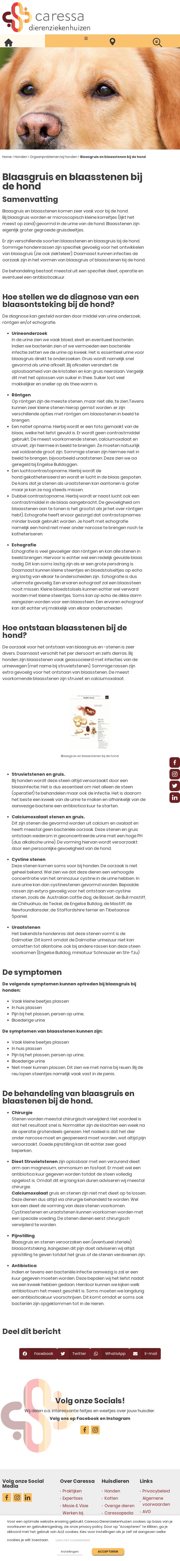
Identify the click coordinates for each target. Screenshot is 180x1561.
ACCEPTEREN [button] (108, 1551)
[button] (86, 38)
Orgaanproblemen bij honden (53, 157)
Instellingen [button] (70, 1551)
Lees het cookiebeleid (73, 1540)
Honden (21, 157)
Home (7, 157)
